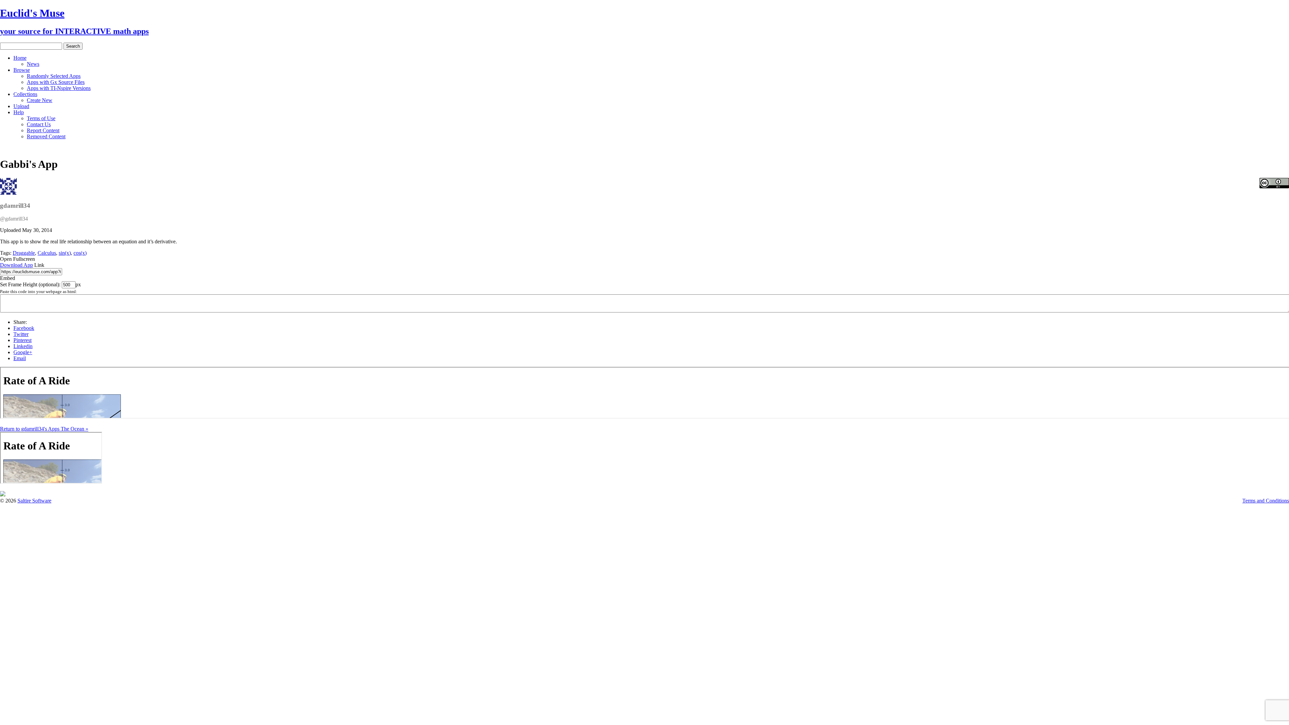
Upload (21, 106)
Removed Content (46, 136)
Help (18, 112)
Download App (16, 265)
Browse (21, 70)
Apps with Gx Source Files (56, 82)
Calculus (47, 253)
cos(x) (80, 253)
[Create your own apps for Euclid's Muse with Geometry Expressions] (2, 494)
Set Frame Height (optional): (31, 284)
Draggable (24, 253)
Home (20, 58)
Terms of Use (41, 118)
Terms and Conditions (1265, 500)
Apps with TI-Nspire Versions (59, 88)
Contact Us (39, 124)
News (33, 64)
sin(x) (65, 253)
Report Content (43, 130)
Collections (25, 94)
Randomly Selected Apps (54, 76)
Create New (39, 100)
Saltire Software (34, 500)
